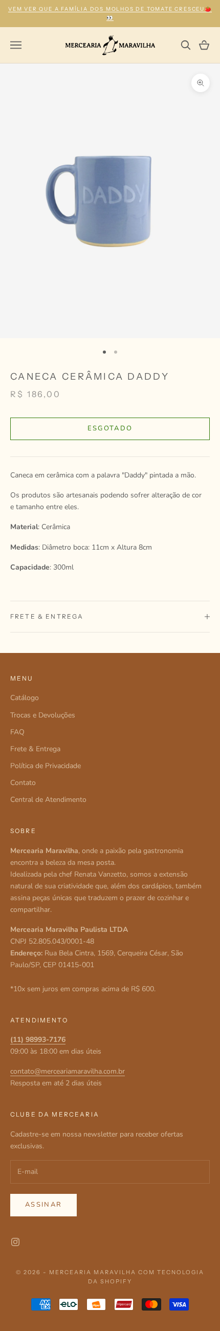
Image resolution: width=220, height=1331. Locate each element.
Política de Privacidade (45, 766)
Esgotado (110, 428)
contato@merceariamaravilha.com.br (67, 1071)
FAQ (17, 732)
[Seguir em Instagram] (15, 1242)
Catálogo (24, 698)
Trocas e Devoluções (42, 715)
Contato (23, 783)
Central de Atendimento (48, 799)
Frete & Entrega (35, 749)
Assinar (43, 1204)
